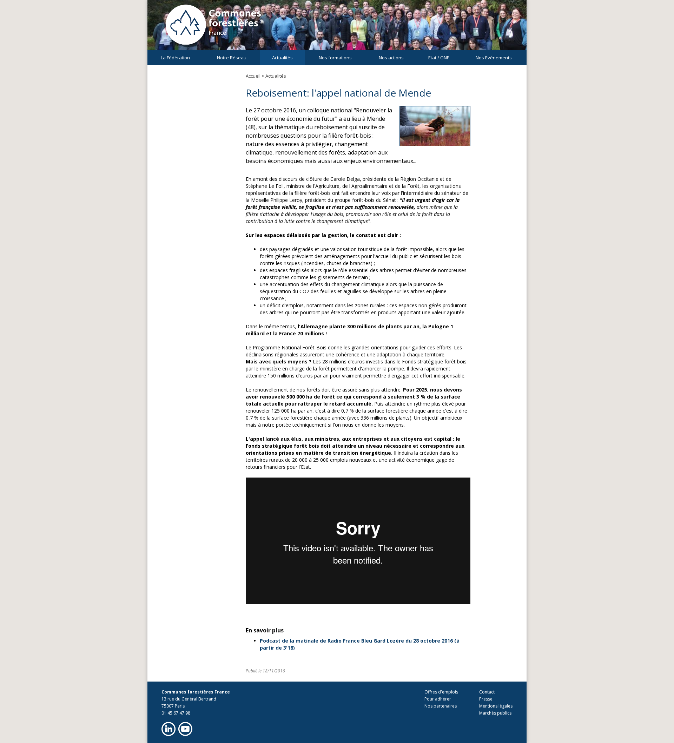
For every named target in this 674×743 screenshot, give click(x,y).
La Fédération (175, 57)
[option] (337, 28)
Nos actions (391, 57)
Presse (486, 699)
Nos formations (335, 57)
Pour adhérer (437, 699)
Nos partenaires (440, 706)
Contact (487, 692)
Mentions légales (496, 706)
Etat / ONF (438, 57)
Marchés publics (495, 713)
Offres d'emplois (441, 692)
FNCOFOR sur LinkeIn (168, 729)
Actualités (282, 57)
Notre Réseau (231, 57)
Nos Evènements (494, 57)
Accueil (253, 76)
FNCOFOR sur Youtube (185, 729)
